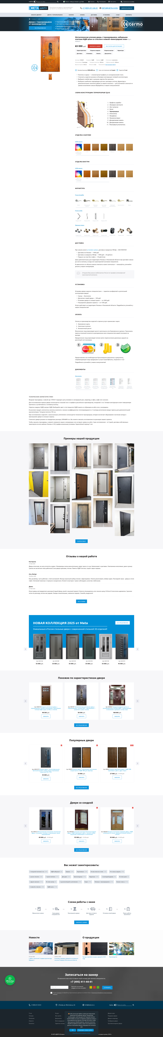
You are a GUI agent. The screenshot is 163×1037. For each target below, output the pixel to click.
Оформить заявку (95, 46)
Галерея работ (81, 541)
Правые (70, 871)
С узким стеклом (36, 876)
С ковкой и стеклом (37, 887)
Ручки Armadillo (79, 195)
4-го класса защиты (117, 871)
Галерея (71, 14)
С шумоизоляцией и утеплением (70, 881)
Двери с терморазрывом (54, 14)
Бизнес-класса (122, 881)
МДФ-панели (78, 141)
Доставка (94, 14)
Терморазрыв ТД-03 (110, 64)
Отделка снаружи (95, 50)
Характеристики (81, 50)
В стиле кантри (51, 881)
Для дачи (66, 876)
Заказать (46, 716)
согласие (59, 992)
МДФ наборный (56, 871)
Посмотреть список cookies (85, 1030)
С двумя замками (36, 881)
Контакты (129, 14)
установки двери (92, 250)
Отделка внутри (108, 50)
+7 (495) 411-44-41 (81, 981)
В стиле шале (124, 876)
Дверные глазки (79, 225)
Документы (108, 53)
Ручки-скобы (78, 210)
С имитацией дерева (109, 876)
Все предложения (122, 622)
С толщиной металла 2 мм (38, 871)
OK (73, 1030)
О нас (117, 14)
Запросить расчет (126, 8)
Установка (106, 14)
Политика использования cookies (81, 1033)
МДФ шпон (52, 887)
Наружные (94, 876)
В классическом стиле (98, 871)
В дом (88, 881)
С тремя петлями (52, 876)
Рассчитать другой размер (114, 46)
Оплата (82, 14)
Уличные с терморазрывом (104, 881)
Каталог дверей (36, 14)
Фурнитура (121, 50)
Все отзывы (81, 601)
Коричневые (82, 871)
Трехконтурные (80, 876)
